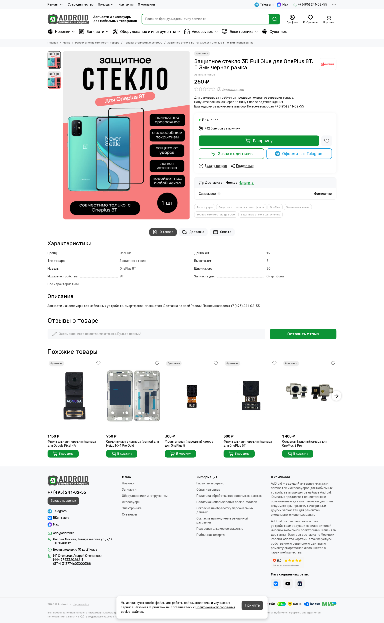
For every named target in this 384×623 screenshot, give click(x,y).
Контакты (126, 4)
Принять (252, 605)
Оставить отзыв (303, 334)
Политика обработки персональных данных (229, 496)
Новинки (62, 31)
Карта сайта (81, 604)
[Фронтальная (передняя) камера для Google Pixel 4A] (75, 396)
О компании (146, 4)
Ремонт (53, 4)
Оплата (225, 232)
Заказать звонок (63, 501)
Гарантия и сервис (210, 483)
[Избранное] (326, 140)
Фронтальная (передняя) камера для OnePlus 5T (248, 444)
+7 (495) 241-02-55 (312, 4)
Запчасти (95, 31)
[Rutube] (300, 584)
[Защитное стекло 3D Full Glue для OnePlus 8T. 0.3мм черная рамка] (126, 135)
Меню (66, 42)
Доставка (196, 232)
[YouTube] (288, 584)
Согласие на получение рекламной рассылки (222, 520)
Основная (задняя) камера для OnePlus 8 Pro (304, 444)
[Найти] (274, 19)
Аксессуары (203, 31)
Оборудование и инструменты (148, 31)
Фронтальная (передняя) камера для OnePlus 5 (189, 444)
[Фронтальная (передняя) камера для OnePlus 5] (192, 396)
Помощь (104, 4)
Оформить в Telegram (303, 153)
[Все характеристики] (63, 284)
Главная (53, 42)
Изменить (246, 183)
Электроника (242, 31)
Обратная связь (208, 490)
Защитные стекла (297, 207)
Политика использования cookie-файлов (226, 502)
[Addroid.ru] (68, 19)
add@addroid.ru (64, 533)
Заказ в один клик (235, 153)
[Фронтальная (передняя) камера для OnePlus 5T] (251, 396)
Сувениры (279, 31)
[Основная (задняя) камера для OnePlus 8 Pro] (309, 396)
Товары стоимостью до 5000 (143, 42)
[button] (65, 135)
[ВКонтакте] (276, 584)
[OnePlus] (327, 64)
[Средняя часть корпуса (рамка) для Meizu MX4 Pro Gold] (133, 396)
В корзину (263, 140)
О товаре (166, 232)
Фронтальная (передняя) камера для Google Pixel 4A (72, 444)
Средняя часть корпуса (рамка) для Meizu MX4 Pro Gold (132, 444)
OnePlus (275, 207)
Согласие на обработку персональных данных (225, 510)
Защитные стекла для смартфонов (241, 207)
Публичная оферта (210, 535)
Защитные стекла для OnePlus (260, 214)
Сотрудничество (81, 4)
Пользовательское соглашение (219, 529)
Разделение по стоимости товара (97, 42)
